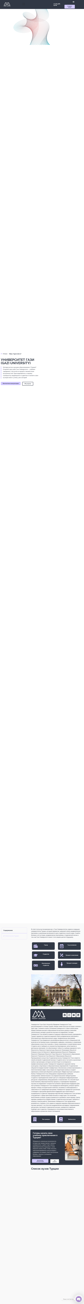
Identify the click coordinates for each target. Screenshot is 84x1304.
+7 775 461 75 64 (56, 4)
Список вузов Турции (12, 936)
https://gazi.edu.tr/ (15, 354)
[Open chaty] (79, 1299)
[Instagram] (69, 1015)
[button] (23, 4)
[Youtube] (74, 1015)
